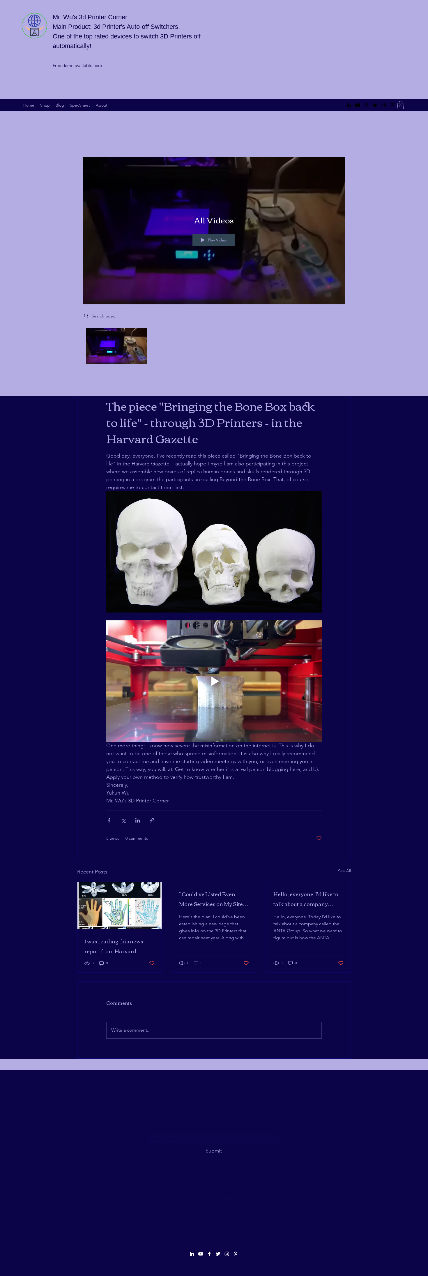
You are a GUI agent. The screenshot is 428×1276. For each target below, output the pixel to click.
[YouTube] (357, 105)
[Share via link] (152, 820)
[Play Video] (116, 346)
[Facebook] (366, 105)
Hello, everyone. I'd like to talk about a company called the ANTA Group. (305, 899)
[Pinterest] (392, 105)
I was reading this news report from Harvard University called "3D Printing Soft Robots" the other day (115, 946)
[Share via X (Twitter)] (123, 820)
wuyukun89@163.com (214, 1176)
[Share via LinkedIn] (137, 820)
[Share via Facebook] (109, 820)
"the (175, 1230)
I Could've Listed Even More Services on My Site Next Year (211, 899)
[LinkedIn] (349, 105)
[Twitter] (375, 105)
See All (344, 870)
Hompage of (194, 1230)
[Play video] (214, 681)
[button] (400, 105)
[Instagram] (384, 105)
